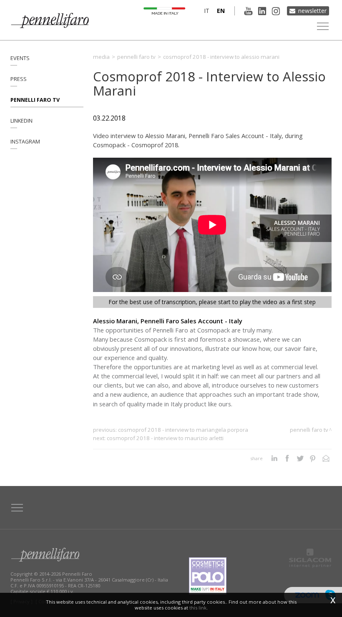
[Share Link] (326, 458)
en (221, 11)
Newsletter (312, 11)
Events (20, 58)
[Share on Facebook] (287, 458)
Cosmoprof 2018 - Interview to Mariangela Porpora (183, 429)
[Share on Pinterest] (313, 458)
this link (197, 607)
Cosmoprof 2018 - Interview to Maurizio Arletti (165, 438)
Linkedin (21, 120)
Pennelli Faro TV (35, 99)
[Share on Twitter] (300, 458)
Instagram (25, 141)
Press (18, 79)
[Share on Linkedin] (274, 458)
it (206, 11)
